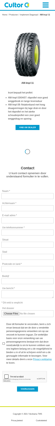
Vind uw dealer (27, 127)
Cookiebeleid (41, 420)
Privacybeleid (17, 420)
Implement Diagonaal (29, 15)
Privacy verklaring (42, 359)
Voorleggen (27, 389)
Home (4, 15)
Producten (13, 15)
